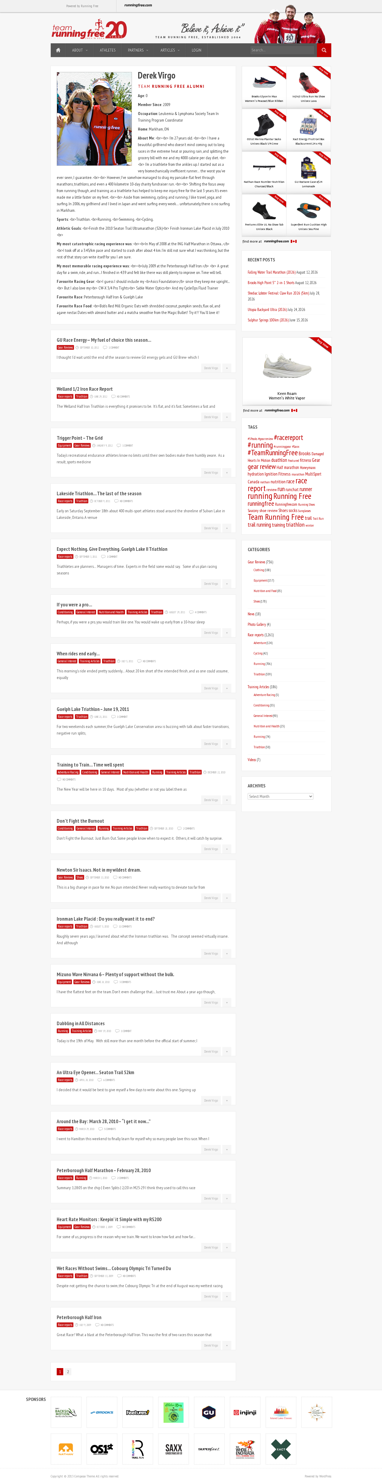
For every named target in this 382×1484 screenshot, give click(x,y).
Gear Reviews (65, 347)
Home (58, 50)
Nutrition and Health (111, 612)
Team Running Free (276, 516)
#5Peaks (252, 438)
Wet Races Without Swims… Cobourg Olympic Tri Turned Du (114, 1268)
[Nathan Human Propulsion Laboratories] (66, 1449)
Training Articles (137, 612)
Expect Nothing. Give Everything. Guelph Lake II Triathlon (112, 549)
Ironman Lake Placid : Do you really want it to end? (106, 919)
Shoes (80, 877)
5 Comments (110, 1128)
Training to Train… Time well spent (90, 764)
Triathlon (81, 396)
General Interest (86, 612)
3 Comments (125, 981)
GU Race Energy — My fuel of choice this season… (104, 340)
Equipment (64, 445)
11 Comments (125, 926)
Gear (316, 460)
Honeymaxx (307, 467)
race (290, 481)
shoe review (268, 510)
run (281, 489)
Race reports (65, 396)
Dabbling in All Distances (81, 1023)
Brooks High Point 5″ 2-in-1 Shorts (271, 282)
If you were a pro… (74, 604)
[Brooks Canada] (102, 1412)
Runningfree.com (286, 504)
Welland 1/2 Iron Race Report (85, 389)
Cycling (258, 653)
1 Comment (114, 347)
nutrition (278, 482)
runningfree (261, 503)
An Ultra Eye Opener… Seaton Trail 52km (95, 1072)
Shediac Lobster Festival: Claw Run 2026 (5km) (278, 293)
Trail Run (318, 518)
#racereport (288, 437)
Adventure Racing (68, 772)
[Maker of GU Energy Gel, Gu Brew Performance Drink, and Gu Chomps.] (209, 1412)
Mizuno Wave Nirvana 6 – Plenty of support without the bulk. (115, 974)
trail (308, 518)
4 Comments (201, 612)
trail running (259, 524)
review (272, 489)
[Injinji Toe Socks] (245, 1412)
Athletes (107, 50)
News (251, 613)
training (278, 525)
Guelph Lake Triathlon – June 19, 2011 (93, 709)
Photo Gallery (257, 624)
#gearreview (265, 438)
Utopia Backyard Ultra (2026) (267, 309)
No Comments (123, 396)
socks (293, 510)
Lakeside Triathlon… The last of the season (99, 493)
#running (260, 445)
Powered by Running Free (82, 6)
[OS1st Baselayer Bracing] (102, 1449)
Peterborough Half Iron (79, 1317)
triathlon (295, 524)
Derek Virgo (211, 368)
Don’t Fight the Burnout (80, 821)
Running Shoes (306, 504)
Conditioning (65, 612)
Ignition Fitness (278, 474)
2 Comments (189, 828)
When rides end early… (78, 653)
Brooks (305, 453)
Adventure (260, 642)
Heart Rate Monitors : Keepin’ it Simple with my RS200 (109, 1219)
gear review (262, 466)
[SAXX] (173, 1449)
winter (310, 525)
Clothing (259, 570)
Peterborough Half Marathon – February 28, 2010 (104, 1170)
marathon (298, 474)
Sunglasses (304, 510)
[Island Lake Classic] (281, 1412)
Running (157, 772)
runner (306, 489)
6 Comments (109, 1079)
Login (196, 50)
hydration (256, 474)
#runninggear (282, 446)
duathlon (279, 460)
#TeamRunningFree (273, 452)
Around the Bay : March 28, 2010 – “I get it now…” (104, 1121)
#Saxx (295, 446)
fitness (305, 460)
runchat (292, 489)
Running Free (292, 495)
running (260, 495)
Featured (293, 460)
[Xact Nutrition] (281, 1449)
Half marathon (288, 467)
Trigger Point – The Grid (80, 438)
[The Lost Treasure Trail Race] (317, 1412)
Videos (252, 759)
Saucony (253, 510)
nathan (265, 482)
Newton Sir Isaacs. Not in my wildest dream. (99, 870)
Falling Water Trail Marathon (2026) (271, 272)
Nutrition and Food (265, 590)
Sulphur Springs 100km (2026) (268, 320)
